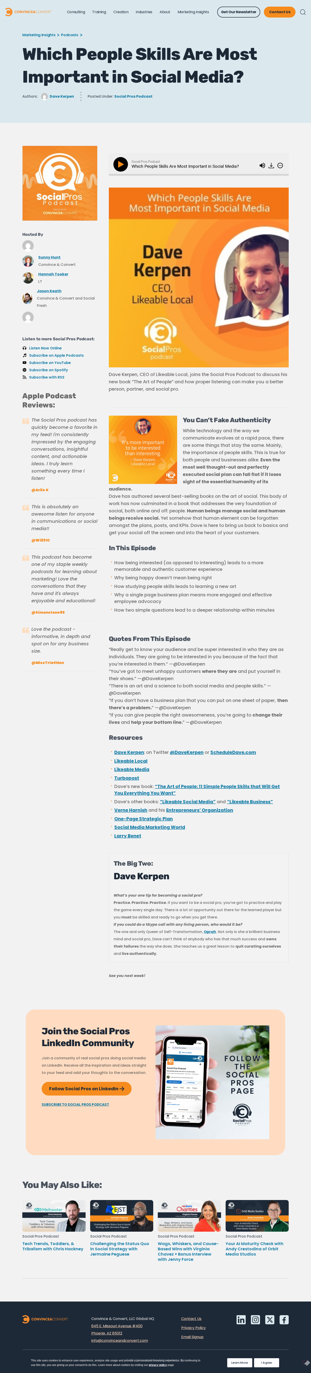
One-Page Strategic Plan (143, 819)
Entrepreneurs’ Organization (199, 810)
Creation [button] (120, 12)
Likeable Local (131, 761)
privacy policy (158, 1365)
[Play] (121, 164)
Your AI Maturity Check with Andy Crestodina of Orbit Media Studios (254, 1249)
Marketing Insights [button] (193, 12)
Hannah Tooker (53, 274)
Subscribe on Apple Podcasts (56, 355)
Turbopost (126, 778)
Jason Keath (49, 291)
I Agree (266, 1362)
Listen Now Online (45, 348)
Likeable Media (131, 769)
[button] (303, 12)
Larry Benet (127, 836)
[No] (305, 1362)
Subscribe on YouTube (50, 362)
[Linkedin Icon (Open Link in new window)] (241, 1319)
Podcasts (69, 35)
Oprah (210, 931)
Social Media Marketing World (149, 827)
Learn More (241, 1361)
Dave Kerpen (62, 96)
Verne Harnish (130, 810)
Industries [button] (144, 12)
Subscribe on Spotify (48, 370)
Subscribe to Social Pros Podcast (75, 1104)
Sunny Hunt (49, 257)
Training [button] (99, 12)
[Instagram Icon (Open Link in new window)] (255, 1319)
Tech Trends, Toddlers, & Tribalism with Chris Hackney (52, 1246)
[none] (280, 165)
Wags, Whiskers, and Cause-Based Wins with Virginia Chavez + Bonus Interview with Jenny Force (188, 1251)
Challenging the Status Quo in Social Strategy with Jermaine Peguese (119, 1249)
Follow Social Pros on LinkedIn (90, 1087)
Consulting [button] (76, 12)
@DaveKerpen (187, 752)
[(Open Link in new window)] (271, 164)
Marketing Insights (38, 35)
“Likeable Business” (250, 801)
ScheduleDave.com (233, 752)
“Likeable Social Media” (188, 801)
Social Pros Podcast (133, 96)
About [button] (165, 12)
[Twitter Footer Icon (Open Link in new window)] (269, 1319)
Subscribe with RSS (46, 377)
